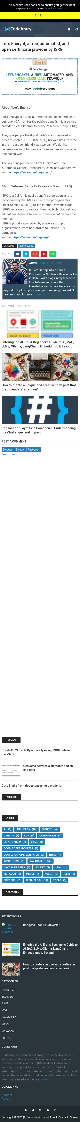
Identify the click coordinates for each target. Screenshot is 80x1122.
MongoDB (10, 873)
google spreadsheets (18, 848)
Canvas (9, 835)
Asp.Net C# (23, 829)
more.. (38, 294)
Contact (7, 1095)
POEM (66, 873)
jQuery (40, 867)
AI (5, 829)
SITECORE (9, 880)
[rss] (54, 1110)
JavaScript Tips (14, 867)
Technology (26, 246)
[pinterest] (48, 1110)
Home (44, 1117)
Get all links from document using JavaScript (32, 785)
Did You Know (12, 842)
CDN (26, 835)
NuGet (49, 873)
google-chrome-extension (21, 854)
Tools (57, 880)
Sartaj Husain (50, 263)
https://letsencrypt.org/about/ (32, 172)
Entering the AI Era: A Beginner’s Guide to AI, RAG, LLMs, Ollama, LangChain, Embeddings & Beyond (50, 948)
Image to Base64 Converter (41, 925)
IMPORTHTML (11, 861)
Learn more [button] (58, 8)
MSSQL (30, 873)
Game (34, 842)
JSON (58, 867)
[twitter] (33, 1110)
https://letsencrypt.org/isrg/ (31, 237)
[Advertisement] (40, 703)
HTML (52, 854)
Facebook (33, 449)
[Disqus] (40, 513)
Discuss (8, 449)
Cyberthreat (47, 835)
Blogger (20, 449)
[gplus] (40, 1110)
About (6, 1098)
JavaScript (37, 861)
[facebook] (26, 1110)
